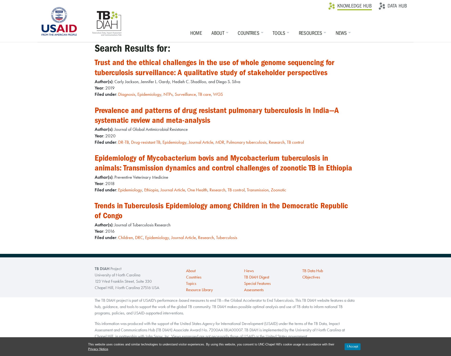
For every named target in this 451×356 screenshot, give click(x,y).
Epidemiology (149, 94)
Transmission (258, 190)
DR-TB (123, 142)
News (341, 33)
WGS (218, 94)
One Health (197, 190)
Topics (191, 283)
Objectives (311, 277)
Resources (310, 33)
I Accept (352, 346)
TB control (295, 142)
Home (196, 33)
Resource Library (199, 289)
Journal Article (201, 142)
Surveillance (185, 94)
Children (125, 237)
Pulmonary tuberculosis (246, 142)
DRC (139, 237)
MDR (219, 142)
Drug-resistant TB (145, 142)
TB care (204, 94)
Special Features (257, 283)
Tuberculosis (226, 237)
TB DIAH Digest (256, 277)
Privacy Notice (98, 349)
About (218, 33)
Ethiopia (151, 190)
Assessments (254, 289)
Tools (279, 33)
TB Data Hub (312, 270)
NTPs (168, 94)
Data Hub (397, 6)
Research (277, 142)
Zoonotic (278, 190)
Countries (248, 33)
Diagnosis (126, 94)
